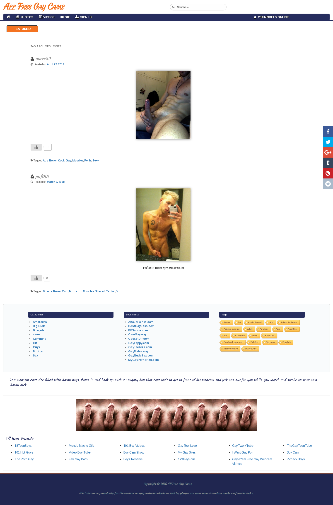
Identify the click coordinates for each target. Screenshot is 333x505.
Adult (249, 329)
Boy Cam (293, 452)
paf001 (42, 176)
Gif (35, 343)
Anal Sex (292, 329)
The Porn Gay (24, 459)
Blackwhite (251, 348)
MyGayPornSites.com (143, 359)
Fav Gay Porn (78, 459)
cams (37, 334)
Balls (255, 335)
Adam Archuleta (289, 322)
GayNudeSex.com (140, 355)
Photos (38, 351)
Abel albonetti (255, 322)
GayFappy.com (138, 343)
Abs (45, 160)
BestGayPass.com (141, 326)
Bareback (270, 335)
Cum (65, 291)
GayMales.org (138, 351)
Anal (278, 329)
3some (227, 322)
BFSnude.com (138, 330)
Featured (22, 29)
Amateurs (40, 322)
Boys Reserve (133, 459)
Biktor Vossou (231, 348)
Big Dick (39, 326)
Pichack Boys (296, 459)
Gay (68, 160)
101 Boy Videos (134, 445)
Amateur (264, 329)
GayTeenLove (187, 445)
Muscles (77, 160)
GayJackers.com (140, 347)
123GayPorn (186, 459)
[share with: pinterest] (328, 173)
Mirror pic (75, 291)
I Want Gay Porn (243, 452)
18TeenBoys (23, 445)
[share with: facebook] (328, 131)
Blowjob (38, 330)
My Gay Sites (187, 452)
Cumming (39, 338)
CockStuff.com (138, 338)
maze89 (43, 58)
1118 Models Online (272, 17)
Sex (35, 355)
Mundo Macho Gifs (81, 445)
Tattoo (110, 291)
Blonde (47, 291)
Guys (36, 347)
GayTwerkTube (242, 445)
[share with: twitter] (328, 142)
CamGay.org (137, 334)
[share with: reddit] (328, 183)
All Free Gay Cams (34, 6)
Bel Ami (254, 342)
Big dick (286, 342)
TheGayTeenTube (299, 445)
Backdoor (240, 335)
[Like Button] (36, 147)
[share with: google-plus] (328, 152)
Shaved (100, 291)
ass (225, 335)
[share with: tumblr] (328, 163)
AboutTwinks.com (140, 322)
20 (239, 322)
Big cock (270, 342)
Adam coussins (232, 329)
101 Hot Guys (23, 452)
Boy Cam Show (133, 452)
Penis (87, 160)
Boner (53, 160)
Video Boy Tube (79, 452)
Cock (61, 160)
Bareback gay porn (233, 342)
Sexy (95, 160)
